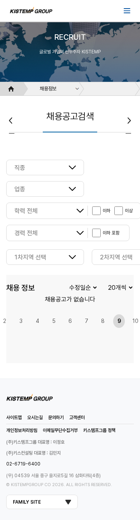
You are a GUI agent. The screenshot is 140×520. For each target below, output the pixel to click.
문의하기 (56, 417)
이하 (106, 210)
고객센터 (77, 417)
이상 (129, 210)
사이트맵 (14, 417)
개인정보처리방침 (21, 430)
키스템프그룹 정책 (99, 430)
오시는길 (35, 417)
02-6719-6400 (23, 464)
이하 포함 (111, 233)
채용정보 (48, 89)
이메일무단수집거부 (60, 430)
